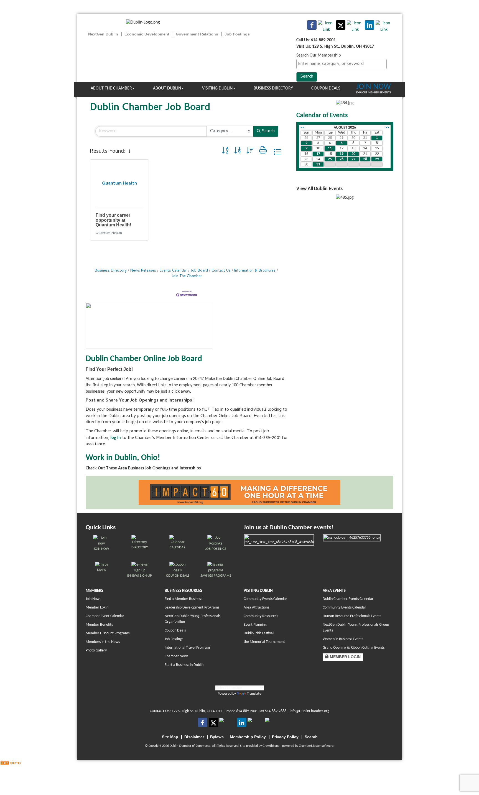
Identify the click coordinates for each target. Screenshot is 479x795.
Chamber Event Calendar (105, 616)
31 (318, 164)
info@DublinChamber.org (309, 711)
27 (353, 159)
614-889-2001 (247, 711)
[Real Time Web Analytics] (11, 763)
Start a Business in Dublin (184, 665)
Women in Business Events (343, 639)
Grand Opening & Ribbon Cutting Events (353, 648)
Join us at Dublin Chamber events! (288, 528)
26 (341, 159)
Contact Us (221, 271)
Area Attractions (256, 607)
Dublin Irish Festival (259, 633)
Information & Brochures (255, 271)
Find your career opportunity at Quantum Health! (113, 220)
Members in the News (103, 642)
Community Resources (261, 616)
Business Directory (273, 88)
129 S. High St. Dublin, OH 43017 (197, 711)
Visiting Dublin (217, 88)
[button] (225, 151)
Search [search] (268, 131)
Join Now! (93, 599)
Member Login (97, 607)
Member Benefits (99, 625)
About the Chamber (111, 88)
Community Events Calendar (265, 599)
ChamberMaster (310, 746)
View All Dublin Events (319, 188)
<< (302, 128)
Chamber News (176, 656)
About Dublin (167, 88)
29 (377, 159)
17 (318, 154)
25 (330, 159)
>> (387, 128)
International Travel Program (187, 648)
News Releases (143, 271)
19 (341, 154)
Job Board (199, 271)
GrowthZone (271, 746)
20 (353, 154)
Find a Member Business (183, 599)
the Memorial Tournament (264, 642)
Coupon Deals (325, 88)
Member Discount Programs (107, 633)
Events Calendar (173, 271)
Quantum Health (109, 233)
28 (365, 159)
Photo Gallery (96, 650)
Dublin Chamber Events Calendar (348, 599)
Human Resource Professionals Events (352, 616)
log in (115, 438)
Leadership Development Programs (192, 607)
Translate (254, 694)
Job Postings (174, 639)
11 (330, 148)
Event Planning (255, 625)
